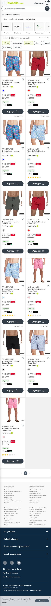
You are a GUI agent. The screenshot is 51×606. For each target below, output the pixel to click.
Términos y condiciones (12, 569)
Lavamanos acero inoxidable (37, 486)
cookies (4, 603)
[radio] (28, 177)
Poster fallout (8, 497)
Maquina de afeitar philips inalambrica (13, 507)
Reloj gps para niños (34, 513)
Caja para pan (8, 517)
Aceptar (42, 601)
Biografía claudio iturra (35, 509)
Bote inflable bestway (35, 497)
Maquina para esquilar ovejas (37, 511)
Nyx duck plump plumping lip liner (38, 507)
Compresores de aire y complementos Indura (13, 501)
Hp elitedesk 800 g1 (34, 493)
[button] (25, 9)
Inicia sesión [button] (38, 3)
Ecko (30, 499)
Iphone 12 (32, 518)
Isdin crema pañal (9, 495)
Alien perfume (8, 493)
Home (5, 19)
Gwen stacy (32, 522)
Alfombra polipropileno (36, 489)
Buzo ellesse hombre (10, 511)
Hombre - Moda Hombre (17, 19)
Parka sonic (7, 489)
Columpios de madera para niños (38, 524)
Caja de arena (33, 491)
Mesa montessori (9, 515)
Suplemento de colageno (11, 509)
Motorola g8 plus (9, 486)
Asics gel (6, 520)
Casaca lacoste (8, 488)
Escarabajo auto (33, 502)
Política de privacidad (11, 577)
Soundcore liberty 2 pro (11, 513)
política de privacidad (19, 601)
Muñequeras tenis (34, 501)
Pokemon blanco (9, 518)
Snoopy (6, 502)
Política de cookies (10, 573)
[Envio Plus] (7, 47)
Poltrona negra (8, 499)
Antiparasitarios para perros (12, 522)
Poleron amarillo (34, 515)
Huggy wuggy (33, 517)
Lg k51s (6, 524)
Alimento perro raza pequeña (37, 495)
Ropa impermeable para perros (37, 520)
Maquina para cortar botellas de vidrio (13, 491)
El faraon (31, 488)
